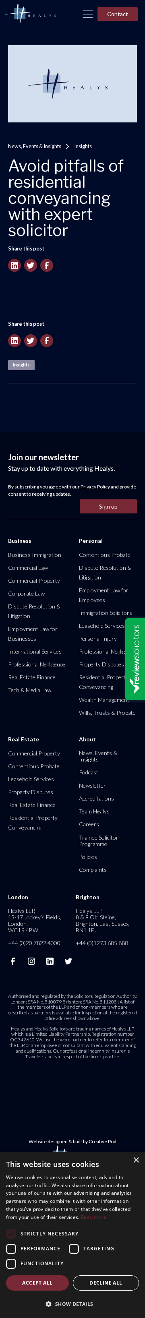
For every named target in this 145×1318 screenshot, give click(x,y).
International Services (35, 651)
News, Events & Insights (34, 146)
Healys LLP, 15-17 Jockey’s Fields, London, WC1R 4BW (34, 920)
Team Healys (94, 811)
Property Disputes (101, 664)
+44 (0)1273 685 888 (102, 942)
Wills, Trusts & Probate (107, 712)
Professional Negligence (36, 664)
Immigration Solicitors (105, 612)
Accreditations (96, 798)
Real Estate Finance (32, 677)
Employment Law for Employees (103, 595)
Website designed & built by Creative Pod (72, 1141)
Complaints (93, 869)
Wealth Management (104, 699)
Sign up (108, 506)
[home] (30, 14)
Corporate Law (26, 593)
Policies (88, 856)
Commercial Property (34, 580)
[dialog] (72, 1235)
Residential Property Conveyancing (103, 682)
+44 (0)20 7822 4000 (34, 942)
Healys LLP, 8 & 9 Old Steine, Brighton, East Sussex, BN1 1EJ (103, 920)
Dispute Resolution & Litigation (34, 611)
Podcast (88, 772)
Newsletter (92, 785)
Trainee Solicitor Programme (98, 840)
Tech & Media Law (29, 690)
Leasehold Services (102, 625)
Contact (117, 13)
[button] (87, 14)
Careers (89, 824)
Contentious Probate (104, 554)
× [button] (136, 1160)
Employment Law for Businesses (33, 633)
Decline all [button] (105, 1282)
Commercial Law (28, 567)
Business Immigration (34, 554)
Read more (94, 1217)
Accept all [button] (37, 1282)
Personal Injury (98, 638)
